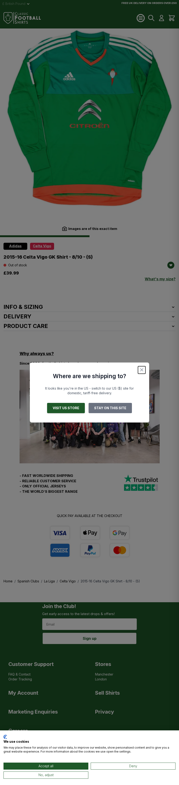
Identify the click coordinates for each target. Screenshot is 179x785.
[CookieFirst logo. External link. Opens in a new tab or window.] (5, 737)
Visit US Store (66, 408)
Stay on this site (110, 408)
